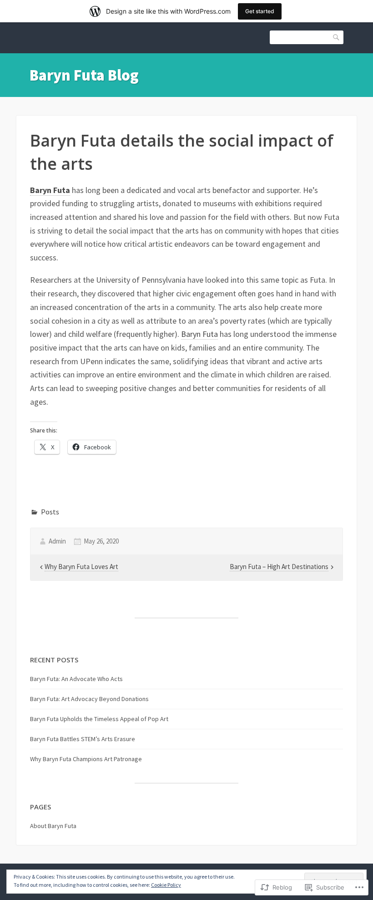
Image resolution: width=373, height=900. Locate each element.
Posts (50, 511)
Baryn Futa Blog (84, 75)
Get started (259, 11)
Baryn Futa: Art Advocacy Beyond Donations (89, 699)
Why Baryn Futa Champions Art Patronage (86, 759)
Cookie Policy (166, 884)
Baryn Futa (50, 190)
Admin (57, 541)
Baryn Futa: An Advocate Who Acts (76, 679)
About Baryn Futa (53, 826)
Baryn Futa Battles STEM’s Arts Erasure (82, 739)
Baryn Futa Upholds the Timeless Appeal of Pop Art (99, 719)
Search (336, 37)
